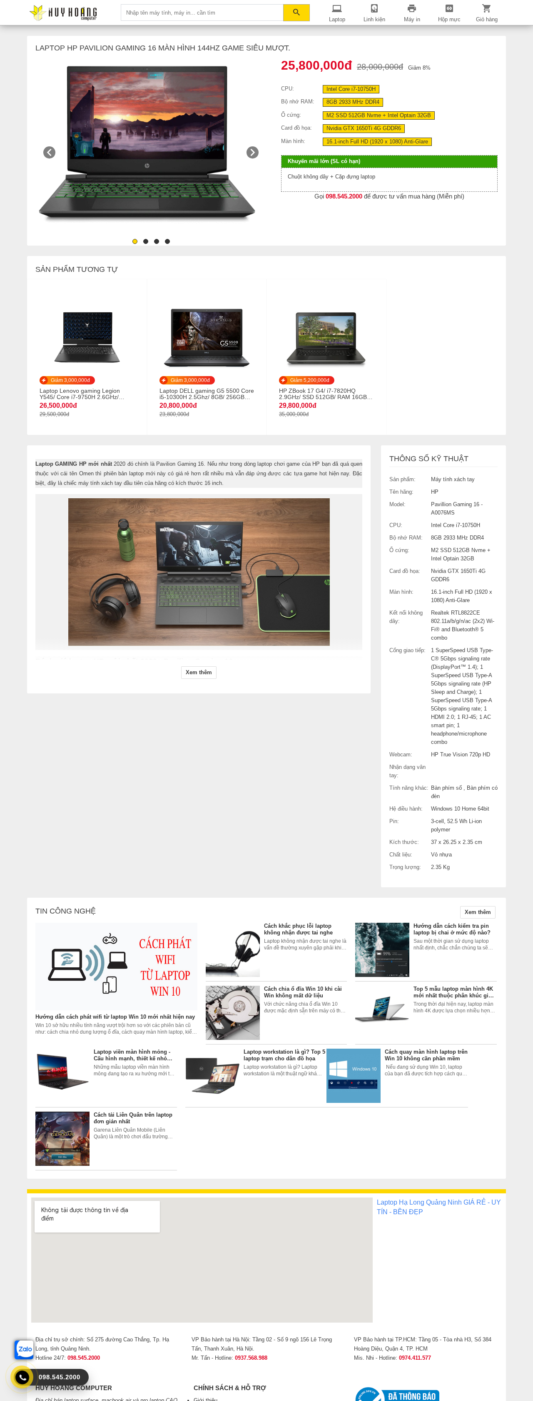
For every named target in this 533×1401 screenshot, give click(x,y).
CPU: (287, 88)
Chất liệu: (400, 854)
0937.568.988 (251, 1358)
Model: (397, 504)
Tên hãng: (401, 492)
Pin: (394, 821)
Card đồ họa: (296, 128)
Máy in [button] (412, 19)
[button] (199, 672)
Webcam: (400, 754)
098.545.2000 (83, 1358)
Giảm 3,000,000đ (70, 380)
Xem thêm (478, 912)
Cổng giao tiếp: (407, 650)
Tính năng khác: (408, 788)
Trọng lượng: (405, 867)
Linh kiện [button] (374, 19)
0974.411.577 (415, 1358)
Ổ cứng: (291, 115)
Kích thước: (404, 842)
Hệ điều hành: (406, 809)
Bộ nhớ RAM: (297, 101)
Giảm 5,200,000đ (309, 380)
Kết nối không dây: (406, 617)
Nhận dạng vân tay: (407, 771)
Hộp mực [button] (449, 19)
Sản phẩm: (402, 479)
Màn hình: (293, 141)
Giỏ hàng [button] (487, 19)
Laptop (337, 19)
